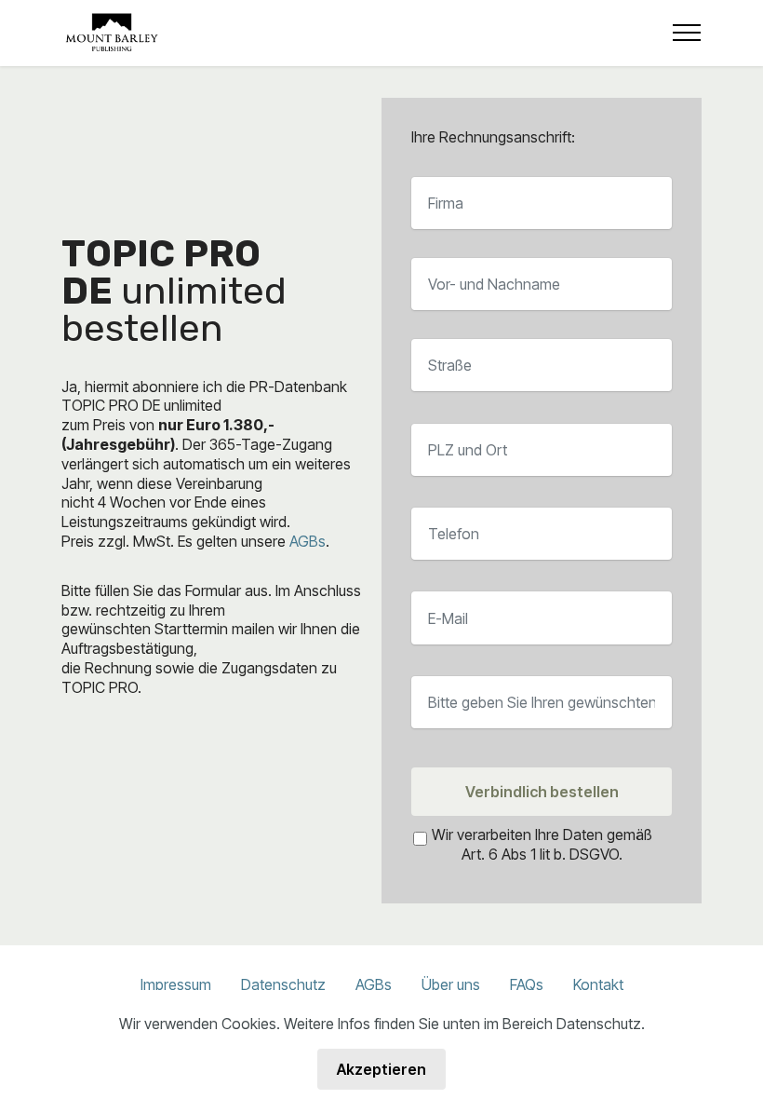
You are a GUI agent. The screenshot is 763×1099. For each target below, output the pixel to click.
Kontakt (598, 984)
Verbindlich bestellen (542, 791)
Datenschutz (283, 984)
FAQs (526, 984)
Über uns (451, 984)
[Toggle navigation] (687, 32)
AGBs (307, 541)
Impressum (176, 984)
